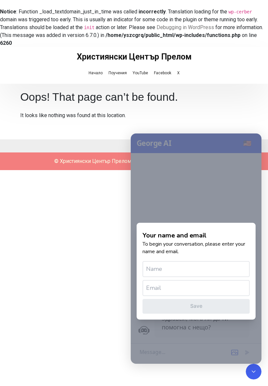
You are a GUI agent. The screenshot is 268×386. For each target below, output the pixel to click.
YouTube (140, 73)
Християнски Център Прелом (134, 56)
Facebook (162, 73)
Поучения (118, 73)
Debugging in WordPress (185, 27)
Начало (96, 73)
